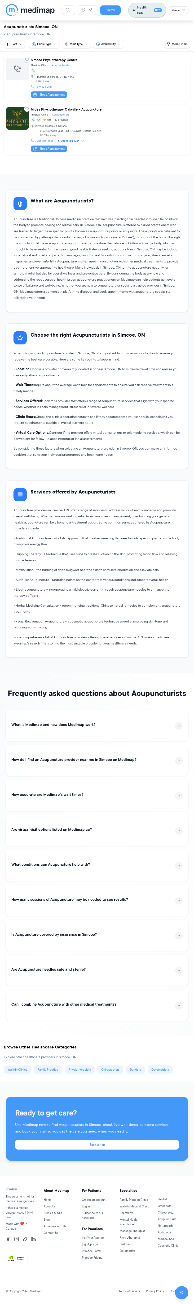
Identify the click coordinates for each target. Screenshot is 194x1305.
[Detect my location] (90, 10)
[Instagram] (16, 1239)
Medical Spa (166, 1239)
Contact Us (51, 1233)
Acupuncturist (167, 1219)
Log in (86, 1206)
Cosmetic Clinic (168, 1246)
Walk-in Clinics (17, 1070)
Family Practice (48, 1070)
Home (48, 1200)
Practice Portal (91, 1251)
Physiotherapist (130, 1238)
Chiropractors (110, 1070)
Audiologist (165, 1232)
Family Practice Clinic (134, 1200)
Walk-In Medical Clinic (134, 1206)
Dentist (162, 1199)
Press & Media (53, 1213)
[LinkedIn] (33, 1239)
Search (110, 10)
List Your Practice (93, 1238)
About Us (50, 1206)
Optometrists (160, 1070)
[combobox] (44, 44)
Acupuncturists (60, 65)
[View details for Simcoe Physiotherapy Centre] (97, 78)
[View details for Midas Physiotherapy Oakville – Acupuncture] (97, 130)
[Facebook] (8, 1239)
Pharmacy (126, 1213)
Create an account (94, 1200)
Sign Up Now (90, 1244)
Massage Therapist (132, 1231)
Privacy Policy (155, 1291)
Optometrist (127, 1251)
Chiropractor (166, 1213)
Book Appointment (52, 95)
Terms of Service (129, 1291)
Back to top (97, 1145)
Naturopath (165, 1226)
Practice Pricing (92, 1258)
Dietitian (125, 1244)
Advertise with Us (55, 1226)
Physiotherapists (80, 1070)
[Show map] (181, 1292)
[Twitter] (25, 1239)
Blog (47, 1220)
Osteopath (165, 1206)
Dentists (135, 1070)
